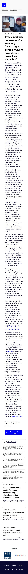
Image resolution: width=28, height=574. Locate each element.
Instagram (21, 565)
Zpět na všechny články (15, 432)
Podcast (14, 569)
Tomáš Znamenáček (16, 33)
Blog (20, 10)
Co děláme (5, 10)
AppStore (16, 326)
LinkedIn (14, 565)
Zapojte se (13, 10)
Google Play (8, 326)
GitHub (21, 569)
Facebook (6, 565)
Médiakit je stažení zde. (12, 329)
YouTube (7, 569)
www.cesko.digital (17, 416)
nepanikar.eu (9, 351)
